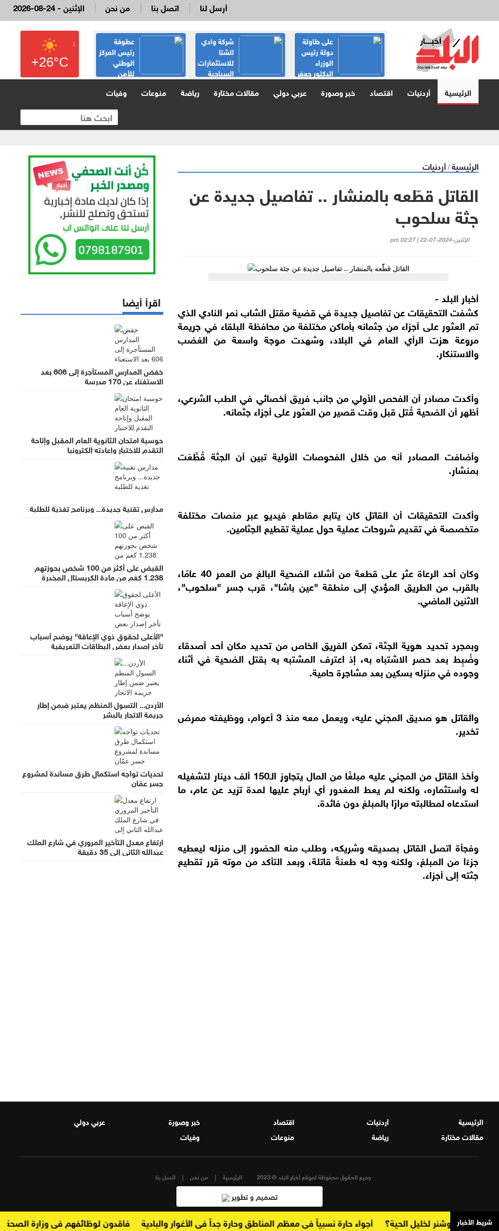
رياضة (190, 91)
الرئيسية (458, 91)
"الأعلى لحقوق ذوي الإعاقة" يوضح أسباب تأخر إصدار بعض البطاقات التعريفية (96, 640)
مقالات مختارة (236, 91)
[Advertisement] (328, 984)
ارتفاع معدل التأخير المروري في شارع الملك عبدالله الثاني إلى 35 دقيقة (95, 846)
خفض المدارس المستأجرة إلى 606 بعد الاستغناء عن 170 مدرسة (102, 375)
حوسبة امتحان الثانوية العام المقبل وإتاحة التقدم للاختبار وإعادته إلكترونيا (97, 444)
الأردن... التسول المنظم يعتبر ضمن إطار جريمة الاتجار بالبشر (100, 709)
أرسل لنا (213, 7)
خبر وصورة (338, 91)
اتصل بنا (165, 7)
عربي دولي (290, 91)
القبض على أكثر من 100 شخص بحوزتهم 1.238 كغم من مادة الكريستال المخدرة (99, 571)
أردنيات (418, 91)
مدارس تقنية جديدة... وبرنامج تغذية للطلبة (96, 508)
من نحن (117, 7)
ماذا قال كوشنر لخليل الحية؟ (447, 1222)
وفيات (116, 91)
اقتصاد (381, 91)
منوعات (153, 91)
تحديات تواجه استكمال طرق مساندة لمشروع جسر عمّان (92, 777)
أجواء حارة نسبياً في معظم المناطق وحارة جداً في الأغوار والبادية (268, 1222)
